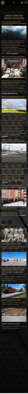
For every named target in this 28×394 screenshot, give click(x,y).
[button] (14, 2)
